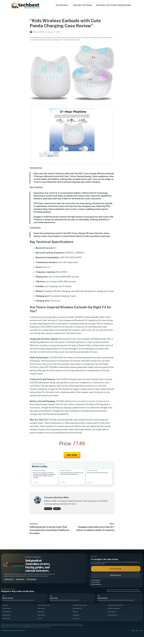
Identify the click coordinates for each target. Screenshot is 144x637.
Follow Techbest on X (96, 584)
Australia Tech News (82, 5)
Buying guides (41, 608)
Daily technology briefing (114, 608)
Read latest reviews (115, 575)
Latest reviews (41, 611)
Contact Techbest (95, 582)
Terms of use (76, 618)
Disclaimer (75, 611)
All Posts (48, 508)
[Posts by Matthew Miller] (31, 32)
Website (57, 508)
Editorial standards (77, 608)
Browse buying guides (116, 569)
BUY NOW (72, 455)
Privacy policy (76, 615)
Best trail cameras (7, 615)
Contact (39, 618)
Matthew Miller (39, 32)
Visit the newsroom (96, 580)
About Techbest (6, 618)
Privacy (141, 630)
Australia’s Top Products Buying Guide (113, 5)
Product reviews (6, 608)
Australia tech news (7, 611)
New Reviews (62, 5)
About (137, 630)
